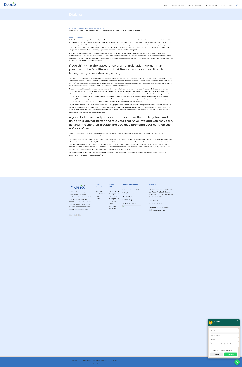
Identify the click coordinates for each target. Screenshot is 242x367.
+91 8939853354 (159, 210)
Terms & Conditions (129, 203)
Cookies (98, 196)
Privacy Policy (127, 200)
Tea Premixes (100, 194)
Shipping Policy (127, 196)
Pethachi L (75, 28)
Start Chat (230, 354)
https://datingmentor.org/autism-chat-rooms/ (136, 109)
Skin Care (112, 206)
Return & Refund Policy (130, 189)
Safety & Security (128, 193)
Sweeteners (100, 191)
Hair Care (112, 208)
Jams (98, 199)
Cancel (217, 354)
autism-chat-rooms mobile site (90, 28)
